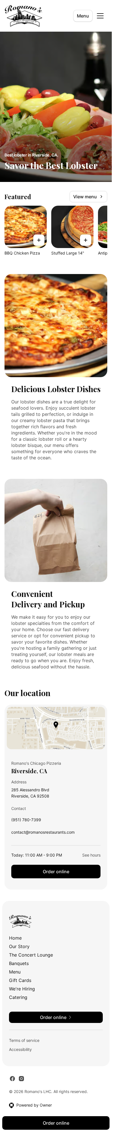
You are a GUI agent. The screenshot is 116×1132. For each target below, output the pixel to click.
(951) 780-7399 (26, 821)
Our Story (19, 946)
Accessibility (20, 1049)
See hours (91, 855)
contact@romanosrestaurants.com (43, 833)
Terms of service (24, 1040)
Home (15, 938)
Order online (56, 871)
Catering (18, 997)
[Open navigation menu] (100, 15)
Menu (83, 16)
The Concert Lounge (31, 955)
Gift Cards (20, 980)
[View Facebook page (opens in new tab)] (12, 1078)
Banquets (19, 963)
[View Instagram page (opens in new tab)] (21, 1078)
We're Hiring (22, 989)
